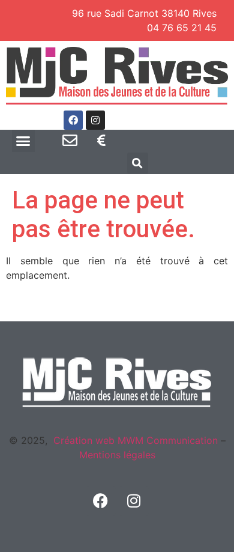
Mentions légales (117, 455)
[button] (23, 141)
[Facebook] (73, 120)
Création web (84, 440)
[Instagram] (95, 120)
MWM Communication (166, 440)
